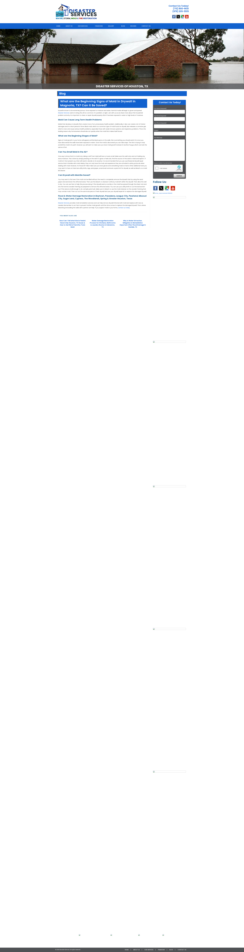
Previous (2, 58)
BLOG (171, 950)
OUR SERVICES (148, 950)
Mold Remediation (163, 939)
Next (241, 58)
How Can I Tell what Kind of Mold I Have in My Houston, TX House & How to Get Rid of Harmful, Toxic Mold (72, 224)
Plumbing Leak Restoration (111, 939)
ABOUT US (136, 950)
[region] (122, 59)
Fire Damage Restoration (139, 939)
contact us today (124, 208)
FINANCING (161, 950)
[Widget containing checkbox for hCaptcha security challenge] (168, 168)
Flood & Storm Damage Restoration (79, 940)
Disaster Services (63, 113)
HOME (127, 950)
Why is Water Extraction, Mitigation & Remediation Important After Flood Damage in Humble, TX (133, 224)
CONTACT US (182, 950)
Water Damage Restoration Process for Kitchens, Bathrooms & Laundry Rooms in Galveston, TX (103, 224)
